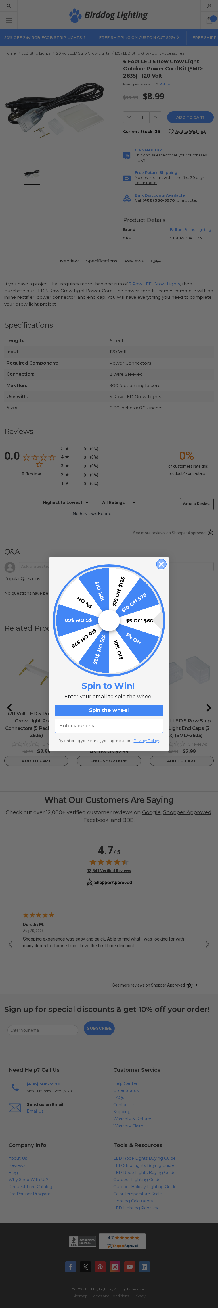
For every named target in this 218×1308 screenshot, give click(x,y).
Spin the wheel (109, 710)
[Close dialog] (161, 564)
